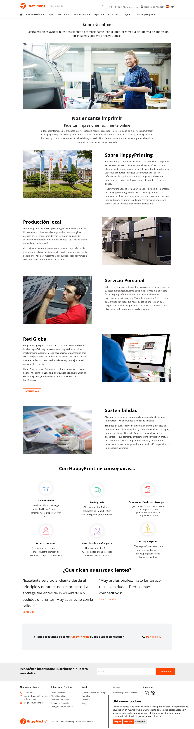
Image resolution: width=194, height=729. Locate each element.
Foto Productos (81, 14)
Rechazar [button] (128, 721)
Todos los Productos (34, 14)
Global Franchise (58, 696)
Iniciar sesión (149, 6)
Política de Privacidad (60, 703)
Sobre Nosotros (58, 692)
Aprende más (32, 391)
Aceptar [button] (117, 721)
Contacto (86, 699)
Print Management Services (124, 692)
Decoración (63, 14)
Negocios (98, 14)
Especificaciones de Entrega (94, 692)
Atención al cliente (131, 7)
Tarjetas (127, 14)
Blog (84, 703)
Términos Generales (60, 699)
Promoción (113, 14)
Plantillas (86, 696)
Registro (161, 6)
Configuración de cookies (62, 706)
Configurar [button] (140, 721)
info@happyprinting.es (33, 702)
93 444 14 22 (115, 7)
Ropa (50, 14)
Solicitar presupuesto (145, 14)
